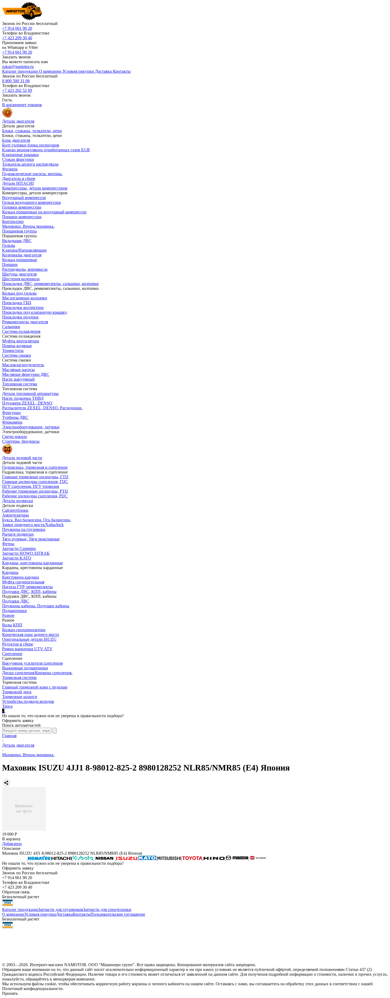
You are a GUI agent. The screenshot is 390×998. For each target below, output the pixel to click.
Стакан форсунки (18, 159)
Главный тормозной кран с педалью (34, 687)
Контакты (81, 914)
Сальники (11, 326)
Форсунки (11, 412)
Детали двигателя (18, 745)
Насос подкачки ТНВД (23, 398)
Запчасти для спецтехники (107, 909)
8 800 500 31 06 (16, 81)
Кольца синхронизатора (23, 629)
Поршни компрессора (21, 216)
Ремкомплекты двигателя (25, 322)
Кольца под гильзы (19, 293)
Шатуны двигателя (19, 274)
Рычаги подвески (18, 534)
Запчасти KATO (16, 558)
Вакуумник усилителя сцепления (32, 663)
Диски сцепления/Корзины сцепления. (37, 672)
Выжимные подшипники (25, 668)
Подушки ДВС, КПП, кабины (29, 591)
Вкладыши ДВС (17, 240)
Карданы (10, 572)
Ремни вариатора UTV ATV (27, 649)
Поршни (10, 264)
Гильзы (8, 245)
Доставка (64, 914)
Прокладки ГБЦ (16, 302)
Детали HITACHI (18, 183)
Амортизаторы (15, 515)
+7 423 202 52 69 (17, 90)
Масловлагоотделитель (23, 365)
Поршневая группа (19, 231)
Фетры (8, 543)
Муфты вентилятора (20, 341)
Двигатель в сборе (18, 178)
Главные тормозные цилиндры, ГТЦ (35, 477)
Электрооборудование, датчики (30, 427)
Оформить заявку (18, 720)
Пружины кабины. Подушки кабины (35, 606)
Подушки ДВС (15, 601)
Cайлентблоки (15, 510)
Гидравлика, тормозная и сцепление (35, 467)
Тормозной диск (17, 692)
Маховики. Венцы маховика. (28, 226)
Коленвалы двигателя (21, 255)
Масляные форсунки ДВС (25, 374)
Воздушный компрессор (24, 197)
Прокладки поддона (20, 317)
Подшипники (14, 610)
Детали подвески (17, 500)
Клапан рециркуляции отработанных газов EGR (46, 150)
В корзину (11, 839)
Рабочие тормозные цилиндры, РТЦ (35, 491)
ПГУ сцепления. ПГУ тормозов (30, 486)
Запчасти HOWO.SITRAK (26, 553)
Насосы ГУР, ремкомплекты (27, 586)
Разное (8, 615)
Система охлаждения (21, 331)
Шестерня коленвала (21, 279)
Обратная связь (16, 892)
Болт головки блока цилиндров (30, 145)
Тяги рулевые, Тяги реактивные (31, 539)
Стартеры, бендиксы (21, 441)
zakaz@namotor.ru (18, 66)
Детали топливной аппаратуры (30, 393)
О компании (13, 914)
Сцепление (12, 653)
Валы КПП (12, 625)
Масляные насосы (18, 369)
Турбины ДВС (15, 417)
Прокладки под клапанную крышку (34, 312)
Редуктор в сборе (17, 644)
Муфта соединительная (23, 582)
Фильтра (10, 169)
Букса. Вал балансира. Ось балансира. (36, 520)
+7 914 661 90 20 (17, 28)
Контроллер (13, 221)
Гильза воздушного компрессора (31, 202)
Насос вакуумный (18, 379)
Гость (7, 100)
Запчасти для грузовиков (60, 909)
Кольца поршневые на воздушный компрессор (44, 212)
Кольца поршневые (19, 259)
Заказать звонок (16, 57)
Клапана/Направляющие (24, 250)
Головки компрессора (21, 207)
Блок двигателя (16, 140)
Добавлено (12, 843)
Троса (7, 706)
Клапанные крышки (20, 154)
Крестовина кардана (20, 577)
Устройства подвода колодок (28, 701)
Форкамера (12, 422)
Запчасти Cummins (19, 548)
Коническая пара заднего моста (30, 634)
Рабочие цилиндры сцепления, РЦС (35, 496)
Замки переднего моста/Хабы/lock (33, 524)
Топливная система (19, 384)
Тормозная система (19, 677)
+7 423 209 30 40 (17, 38)
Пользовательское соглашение (117, 914)
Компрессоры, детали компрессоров (34, 188)
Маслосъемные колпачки (24, 298)
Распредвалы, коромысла (24, 269)
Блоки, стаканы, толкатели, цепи (32, 130)
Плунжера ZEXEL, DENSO (27, 403)
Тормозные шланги (19, 696)
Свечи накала (14, 436)
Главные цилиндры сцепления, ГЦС (35, 481)
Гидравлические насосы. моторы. (32, 173)
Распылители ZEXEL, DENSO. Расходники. (42, 408)
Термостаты (13, 350)
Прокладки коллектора (23, 307)
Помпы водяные (17, 345)
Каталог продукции (20, 909)
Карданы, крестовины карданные (32, 563)
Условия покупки (40, 914)
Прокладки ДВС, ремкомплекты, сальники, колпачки (50, 283)
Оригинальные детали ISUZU (29, 639)
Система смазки (16, 355)
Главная (9, 735)
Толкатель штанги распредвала (30, 164)
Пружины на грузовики (23, 529)
